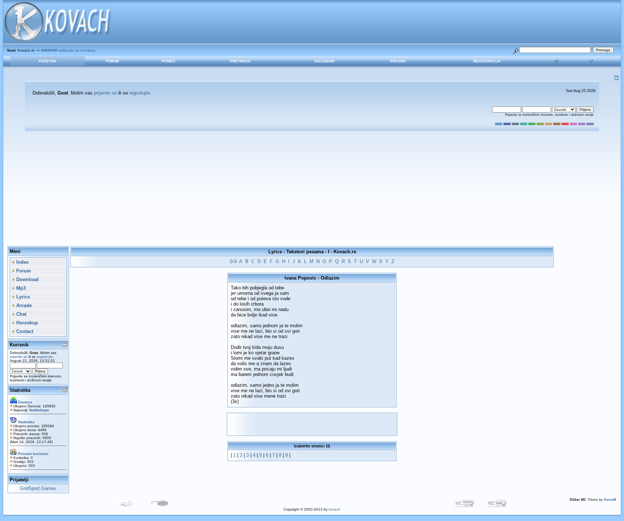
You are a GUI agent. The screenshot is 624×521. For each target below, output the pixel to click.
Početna (47, 61)
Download (27, 279)
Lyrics (22, 296)
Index (22, 262)
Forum (112, 61)
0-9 (233, 261)
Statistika (20, 390)
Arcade (23, 305)
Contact (24, 331)
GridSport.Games (38, 488)
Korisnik (19, 344)
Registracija (486, 61)
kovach (335, 509)
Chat (20, 314)
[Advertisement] (312, 188)
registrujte (139, 93)
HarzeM (610, 500)
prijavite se (105, 93)
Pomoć (169, 61)
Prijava (398, 61)
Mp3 (20, 288)
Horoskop (26, 322)
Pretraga (240, 61)
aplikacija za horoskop (68, 50)
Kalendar (324, 61)
